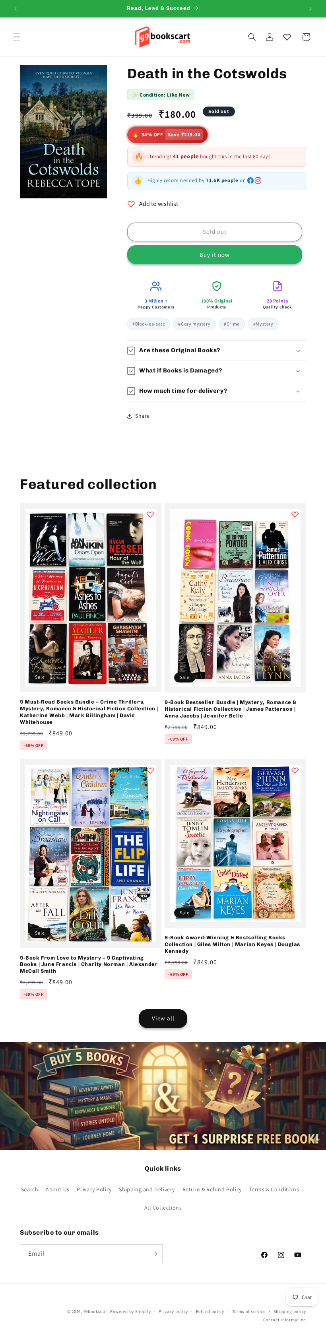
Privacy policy (173, 1311)
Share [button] (142, 415)
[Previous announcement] (15, 8)
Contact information (284, 1319)
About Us (58, 1189)
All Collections (163, 1207)
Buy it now (215, 254)
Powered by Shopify (130, 1311)
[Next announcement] (310, 8)
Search (30, 1189)
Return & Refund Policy (212, 1189)
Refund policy (210, 1311)
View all (163, 1018)
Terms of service (249, 1311)
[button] (16, 37)
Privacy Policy (94, 1189)
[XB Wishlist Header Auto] (287, 37)
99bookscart (96, 1311)
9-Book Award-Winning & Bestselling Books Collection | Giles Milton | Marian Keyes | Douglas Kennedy (232, 944)
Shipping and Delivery (147, 1189)
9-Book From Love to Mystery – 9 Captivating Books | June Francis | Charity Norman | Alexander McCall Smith (89, 964)
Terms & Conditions (274, 1189)
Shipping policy (290, 1311)
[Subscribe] (154, 1254)
